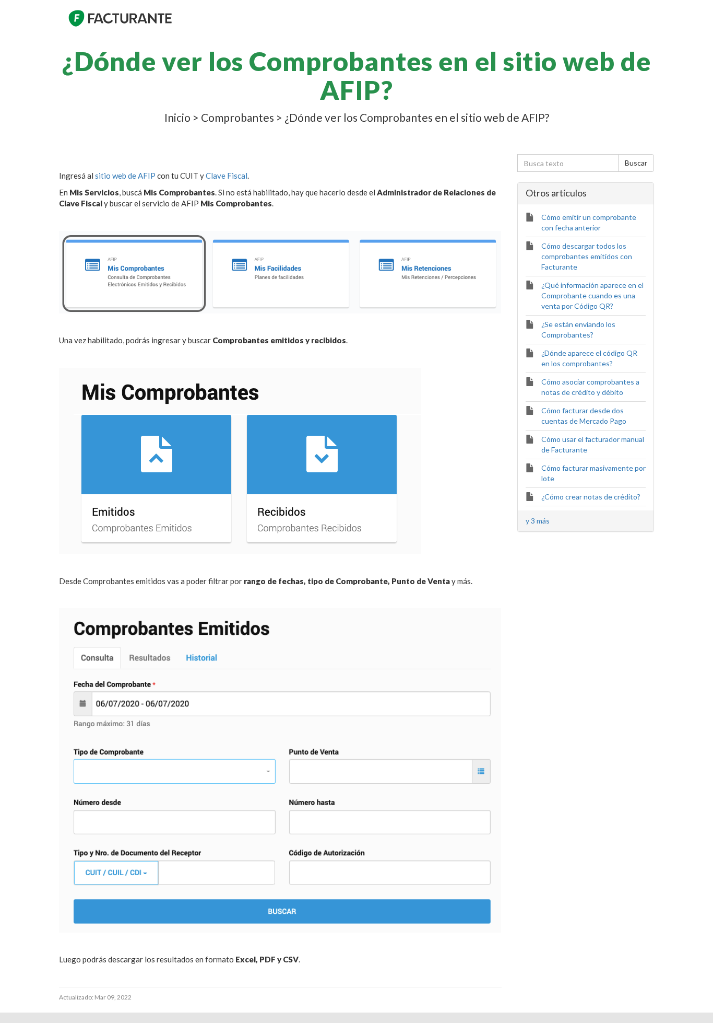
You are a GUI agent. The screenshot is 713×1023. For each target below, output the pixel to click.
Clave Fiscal (226, 175)
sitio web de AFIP (125, 175)
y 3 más (538, 520)
